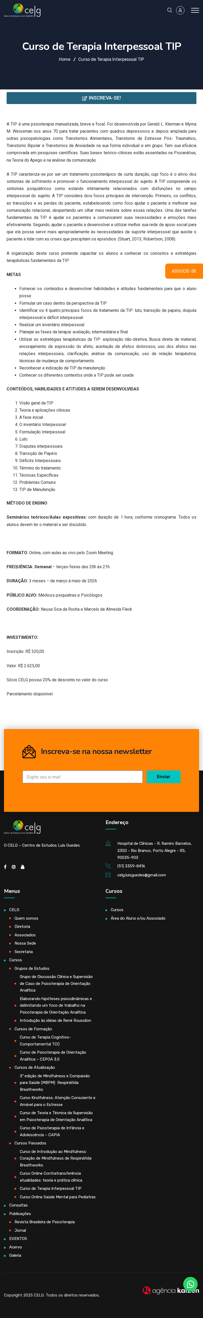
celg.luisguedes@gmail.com (141, 875)
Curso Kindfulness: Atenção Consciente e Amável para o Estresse (57, 1101)
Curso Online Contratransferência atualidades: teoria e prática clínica (51, 1177)
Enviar (163, 776)
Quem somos (26, 918)
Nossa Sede (25, 943)
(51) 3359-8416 (131, 866)
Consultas (18, 1205)
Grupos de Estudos (32, 968)
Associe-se (184, 271)
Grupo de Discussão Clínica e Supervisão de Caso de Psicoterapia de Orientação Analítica (56, 983)
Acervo (15, 1247)
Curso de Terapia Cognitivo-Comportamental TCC (45, 1040)
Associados (25, 935)
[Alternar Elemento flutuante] (190, 1284)
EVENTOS (18, 1238)
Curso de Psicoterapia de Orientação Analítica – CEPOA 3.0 (53, 1056)
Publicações (20, 1213)
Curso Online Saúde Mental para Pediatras (58, 1197)
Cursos (15, 960)
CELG (14, 909)
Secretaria (24, 951)
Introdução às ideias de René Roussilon (55, 1020)
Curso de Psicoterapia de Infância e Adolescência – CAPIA (52, 1131)
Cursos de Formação (33, 1029)
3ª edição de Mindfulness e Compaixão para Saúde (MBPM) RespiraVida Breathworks (55, 1083)
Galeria (15, 1255)
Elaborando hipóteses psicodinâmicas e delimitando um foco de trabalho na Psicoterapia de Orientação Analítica (56, 1005)
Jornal (20, 1230)
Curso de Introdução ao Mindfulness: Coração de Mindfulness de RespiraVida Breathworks (55, 1158)
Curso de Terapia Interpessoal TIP (50, 1188)
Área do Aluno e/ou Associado (138, 918)
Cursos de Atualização (35, 1067)
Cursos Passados (30, 1143)
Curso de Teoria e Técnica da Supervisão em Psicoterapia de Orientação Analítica (56, 1116)
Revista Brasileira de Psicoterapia (45, 1222)
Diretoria (22, 926)
